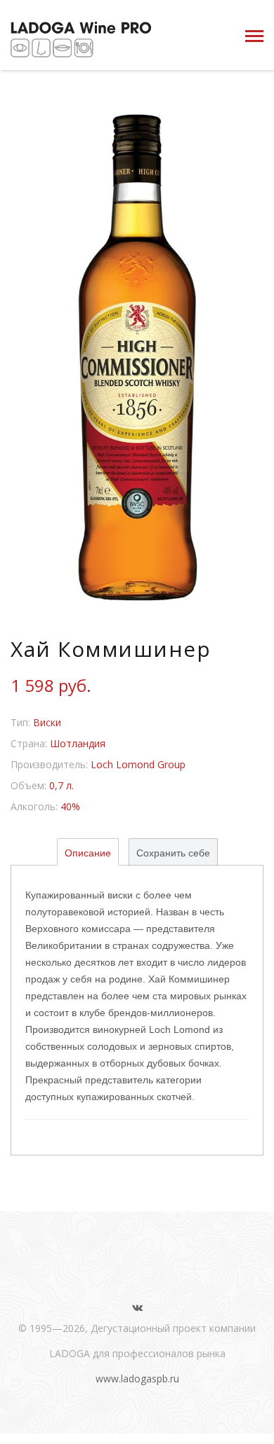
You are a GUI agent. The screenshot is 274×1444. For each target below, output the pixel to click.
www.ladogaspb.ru (137, 1378)
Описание (88, 853)
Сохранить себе (173, 853)
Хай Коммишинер (111, 648)
